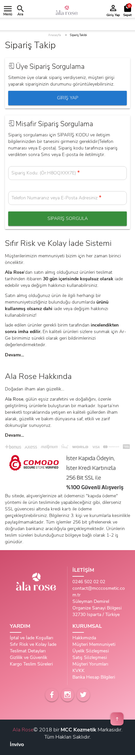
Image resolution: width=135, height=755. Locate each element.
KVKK (78, 670)
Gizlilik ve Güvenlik (28, 657)
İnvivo (17, 744)
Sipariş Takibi (78, 35)
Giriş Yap (67, 98)
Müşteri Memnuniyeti (93, 644)
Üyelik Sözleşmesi (90, 651)
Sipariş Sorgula (68, 218)
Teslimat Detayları (28, 651)
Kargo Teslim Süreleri (31, 664)
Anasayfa (54, 35)
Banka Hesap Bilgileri (93, 677)
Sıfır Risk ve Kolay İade (33, 644)
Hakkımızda (84, 638)
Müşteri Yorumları (90, 664)
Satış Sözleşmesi (89, 657)
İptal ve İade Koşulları (31, 638)
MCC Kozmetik (78, 729)
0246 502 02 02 (88, 582)
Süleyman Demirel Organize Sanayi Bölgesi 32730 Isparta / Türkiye (97, 608)
